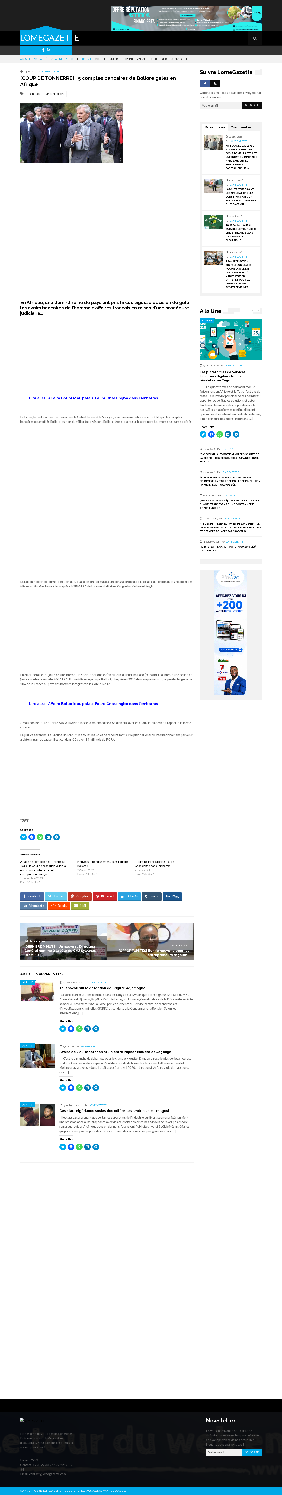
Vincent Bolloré (54, 93)
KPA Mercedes (88, 1046)
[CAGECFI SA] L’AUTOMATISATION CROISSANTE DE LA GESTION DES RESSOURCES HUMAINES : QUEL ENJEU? (229, 458)
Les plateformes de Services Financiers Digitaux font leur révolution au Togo (222, 376)
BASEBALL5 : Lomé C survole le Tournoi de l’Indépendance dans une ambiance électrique (241, 233)
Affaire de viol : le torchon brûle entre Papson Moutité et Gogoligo (115, 1052)
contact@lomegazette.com (47, 1474)
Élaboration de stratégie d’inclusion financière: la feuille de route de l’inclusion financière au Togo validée (230, 481)
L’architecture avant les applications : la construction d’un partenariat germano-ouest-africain (241, 197)
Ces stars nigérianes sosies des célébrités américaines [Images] (114, 1111)
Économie (85, 59)
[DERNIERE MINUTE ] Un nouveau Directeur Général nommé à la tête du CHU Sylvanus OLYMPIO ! (60, 951)
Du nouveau (215, 127)
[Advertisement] (107, 199)
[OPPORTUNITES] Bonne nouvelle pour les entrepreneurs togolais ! (154, 953)
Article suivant (181, 945)
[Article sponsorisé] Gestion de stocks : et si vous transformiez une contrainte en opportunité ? (229, 504)
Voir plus (254, 311)
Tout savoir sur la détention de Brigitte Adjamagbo (102, 988)
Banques (34, 93)
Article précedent (35, 941)
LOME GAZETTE (51, 71)
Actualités (41, 59)
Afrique (71, 59)
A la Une (57, 59)
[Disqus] (107, 1224)
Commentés (241, 127)
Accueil (25, 59)
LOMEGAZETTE (49, 38)
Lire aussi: (93, 398)
